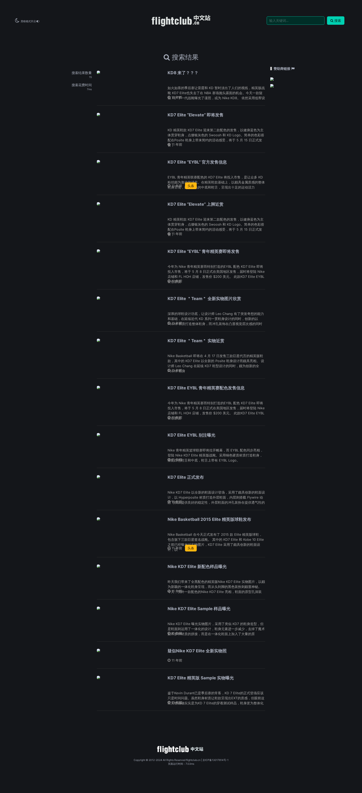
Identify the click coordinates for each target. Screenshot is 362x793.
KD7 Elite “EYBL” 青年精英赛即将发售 (203, 251)
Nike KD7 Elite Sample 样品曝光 (199, 608)
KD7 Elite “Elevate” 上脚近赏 (196, 204)
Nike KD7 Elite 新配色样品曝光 (197, 566)
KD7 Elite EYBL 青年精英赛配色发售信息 (206, 387)
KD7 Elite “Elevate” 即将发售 (196, 114)
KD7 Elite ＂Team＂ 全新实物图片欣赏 (204, 298)
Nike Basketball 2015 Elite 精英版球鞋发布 (209, 519)
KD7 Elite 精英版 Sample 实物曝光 (201, 677)
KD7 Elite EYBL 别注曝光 (191, 435)
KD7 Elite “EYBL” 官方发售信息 (197, 162)
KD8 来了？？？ (183, 72)
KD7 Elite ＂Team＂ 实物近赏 (196, 340)
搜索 (337, 20)
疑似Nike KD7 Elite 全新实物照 (197, 650)
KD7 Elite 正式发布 (186, 477)
